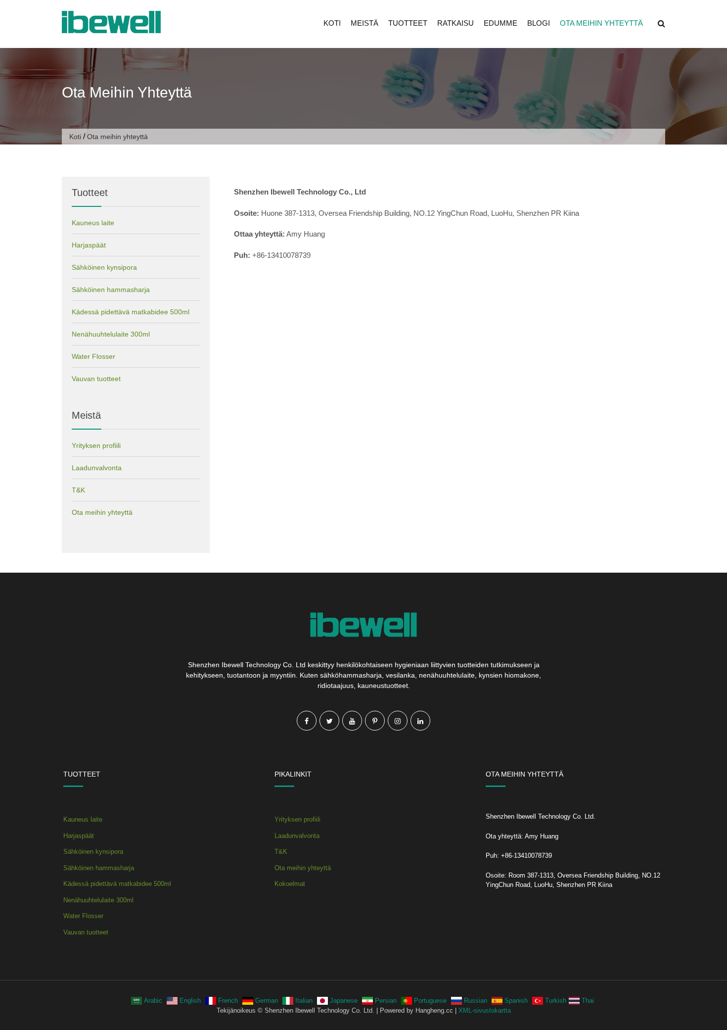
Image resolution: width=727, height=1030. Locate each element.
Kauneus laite (93, 223)
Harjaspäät (89, 245)
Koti (332, 23)
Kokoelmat (289, 883)
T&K (78, 490)
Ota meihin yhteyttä (601, 23)
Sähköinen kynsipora (104, 267)
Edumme (500, 23)
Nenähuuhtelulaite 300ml (111, 334)
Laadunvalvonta (97, 468)
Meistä (364, 23)
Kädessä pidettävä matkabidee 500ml (130, 312)
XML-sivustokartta (484, 1010)
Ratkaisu (455, 23)
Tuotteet (407, 23)
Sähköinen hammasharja (111, 290)
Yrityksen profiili (96, 445)
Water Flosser (93, 356)
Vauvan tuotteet (96, 379)
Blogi (538, 23)
